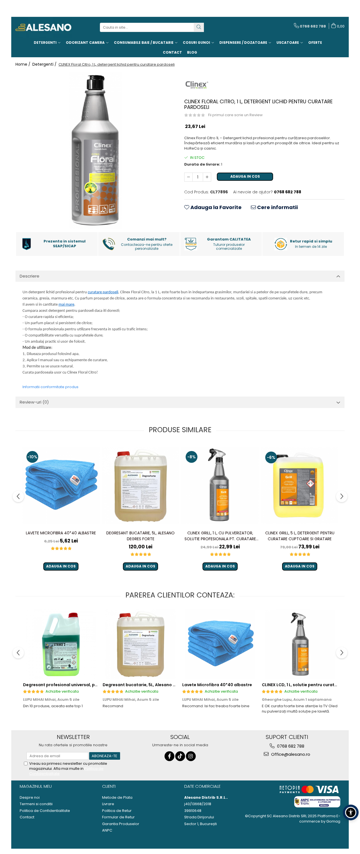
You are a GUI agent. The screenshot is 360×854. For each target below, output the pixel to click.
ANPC (107, 830)
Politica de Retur (117, 810)
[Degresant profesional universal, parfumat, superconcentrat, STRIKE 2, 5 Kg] (61, 644)
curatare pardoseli (103, 292)
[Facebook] (169, 756)
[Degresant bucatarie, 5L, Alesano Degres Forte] (140, 485)
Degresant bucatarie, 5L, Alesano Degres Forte (140, 536)
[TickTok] (180, 756)
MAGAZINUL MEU (36, 786)
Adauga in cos (245, 176)
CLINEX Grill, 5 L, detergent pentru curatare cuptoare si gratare (299, 536)
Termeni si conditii (36, 804)
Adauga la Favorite (215, 207)
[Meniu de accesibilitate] (351, 812)
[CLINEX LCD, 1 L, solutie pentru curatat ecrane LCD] (299, 644)
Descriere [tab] (29, 276)
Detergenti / (45, 64)
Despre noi (30, 797)
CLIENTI (109, 786)
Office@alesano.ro (290, 754)
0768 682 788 (290, 746)
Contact (27, 817)
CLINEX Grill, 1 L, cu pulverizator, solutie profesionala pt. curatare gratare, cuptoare (220, 536)
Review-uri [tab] (34, 402)
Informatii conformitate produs (50, 387)
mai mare (66, 305)
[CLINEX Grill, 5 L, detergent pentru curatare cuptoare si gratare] (299, 485)
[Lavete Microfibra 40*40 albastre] (61, 485)
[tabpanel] (95, 150)
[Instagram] (191, 756)
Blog (192, 52)
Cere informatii (277, 207)
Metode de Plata (117, 797)
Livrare (108, 804)
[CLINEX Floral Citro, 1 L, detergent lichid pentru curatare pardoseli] (95, 150)
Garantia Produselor (120, 823)
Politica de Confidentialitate (45, 810)
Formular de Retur (118, 817)
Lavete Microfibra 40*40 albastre (61, 533)
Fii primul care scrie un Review (235, 115)
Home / (23, 64)
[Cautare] (199, 27)
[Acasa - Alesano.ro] (43, 27)
